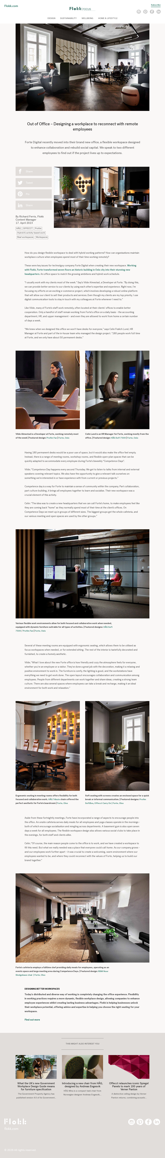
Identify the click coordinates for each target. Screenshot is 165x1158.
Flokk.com (11, 6)
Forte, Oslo (63, 438)
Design (51, 18)
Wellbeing (87, 18)
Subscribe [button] (156, 5)
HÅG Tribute (54, 800)
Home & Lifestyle (108, 18)
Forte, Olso (62, 803)
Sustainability (68, 18)
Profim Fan (51, 438)
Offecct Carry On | (103, 803)
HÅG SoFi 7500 (118, 438)
